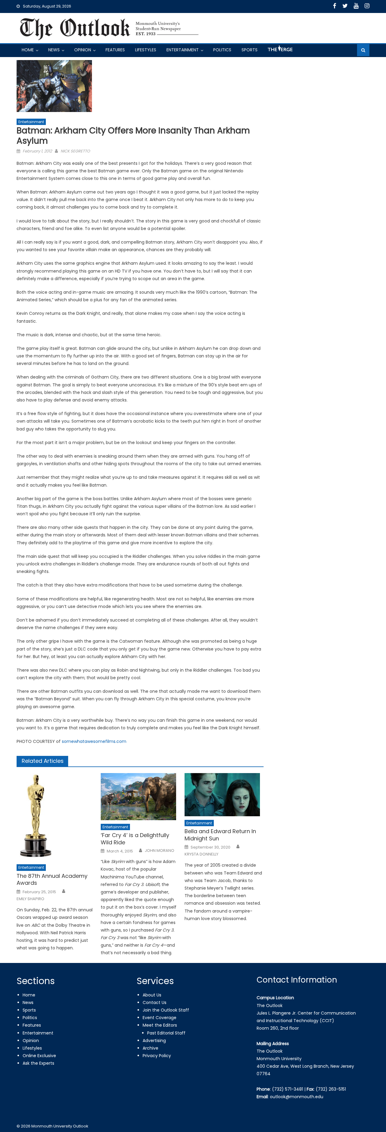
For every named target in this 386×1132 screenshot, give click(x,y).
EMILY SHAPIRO (30, 899)
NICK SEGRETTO (75, 151)
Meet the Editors (160, 1025)
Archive (150, 1048)
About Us (152, 995)
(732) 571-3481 (287, 1089)
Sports (250, 50)
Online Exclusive (39, 1056)
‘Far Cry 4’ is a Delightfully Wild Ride (135, 839)
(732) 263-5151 (331, 1089)
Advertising (154, 1041)
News (54, 50)
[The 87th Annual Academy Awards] (56, 817)
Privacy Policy (157, 1056)
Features (115, 50)
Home (28, 50)
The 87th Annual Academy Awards (52, 879)
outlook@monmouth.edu (296, 1097)
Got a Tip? (279, 51)
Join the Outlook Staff (166, 1010)
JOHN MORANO (159, 850)
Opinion (82, 50)
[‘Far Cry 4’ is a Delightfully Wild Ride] (140, 796)
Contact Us (154, 1002)
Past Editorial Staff (166, 1033)
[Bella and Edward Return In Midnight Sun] (224, 794)
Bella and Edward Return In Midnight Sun (220, 835)
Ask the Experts (38, 1063)
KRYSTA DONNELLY (201, 854)
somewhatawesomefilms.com (94, 741)
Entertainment (182, 50)
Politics (222, 50)
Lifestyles (145, 50)
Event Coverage (159, 1018)
